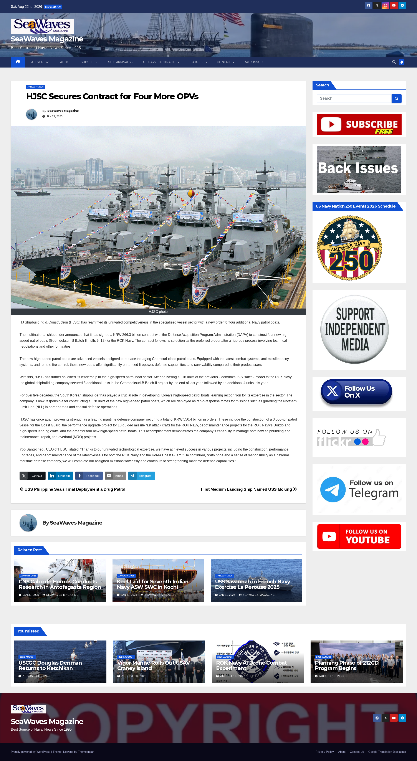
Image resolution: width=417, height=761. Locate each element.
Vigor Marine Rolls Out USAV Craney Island (153, 665)
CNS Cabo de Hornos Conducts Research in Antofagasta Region (60, 584)
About (65, 62)
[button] (394, 62)
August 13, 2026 (35, 676)
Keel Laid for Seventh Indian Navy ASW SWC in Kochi (153, 584)
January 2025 (35, 87)
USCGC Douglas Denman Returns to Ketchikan (50, 665)
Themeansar (85, 751)
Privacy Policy (325, 751)
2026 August (27, 657)
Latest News (40, 62)
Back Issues (254, 62)
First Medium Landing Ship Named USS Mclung (247, 489)
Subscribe (90, 62)
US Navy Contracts (160, 62)
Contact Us (357, 751)
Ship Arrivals (120, 62)
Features (197, 62)
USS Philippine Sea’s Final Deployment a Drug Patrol (74, 489)
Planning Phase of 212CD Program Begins (346, 665)
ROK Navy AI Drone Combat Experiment (251, 665)
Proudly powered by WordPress (31, 751)
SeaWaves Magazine (47, 38)
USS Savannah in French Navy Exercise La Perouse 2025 (252, 584)
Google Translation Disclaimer (387, 751)
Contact (224, 62)
